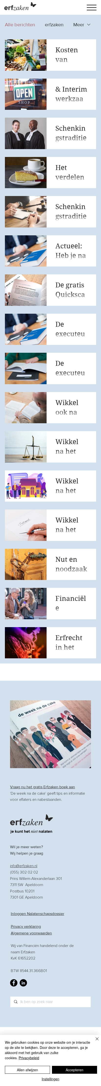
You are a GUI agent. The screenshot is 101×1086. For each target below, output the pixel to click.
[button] (91, 7)
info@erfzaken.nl (23, 866)
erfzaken (54, 24)
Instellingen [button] (50, 1078)
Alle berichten (20, 24)
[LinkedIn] (23, 983)
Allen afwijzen (27, 1069)
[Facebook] (13, 983)
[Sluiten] (94, 1042)
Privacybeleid (29, 1057)
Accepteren (74, 1069)
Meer (78, 24)
